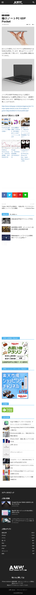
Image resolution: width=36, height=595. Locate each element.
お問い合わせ (14, 444)
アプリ (3, 538)
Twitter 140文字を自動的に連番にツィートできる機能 (9, 207)
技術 (3, 553)
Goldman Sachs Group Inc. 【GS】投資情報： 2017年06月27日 (6, 153)
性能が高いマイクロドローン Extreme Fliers (26, 207)
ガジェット (5, 551)
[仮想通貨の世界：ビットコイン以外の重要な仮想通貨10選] (6, 229)
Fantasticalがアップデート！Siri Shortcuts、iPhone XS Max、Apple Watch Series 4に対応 (25, 155)
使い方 (3, 540)
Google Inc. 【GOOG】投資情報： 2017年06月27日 (15, 153)
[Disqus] (18, 269)
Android (4, 546)
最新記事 (7, 15)
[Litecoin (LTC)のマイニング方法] (6, 221)
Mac (8, 12)
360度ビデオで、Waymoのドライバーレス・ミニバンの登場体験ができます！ (25, 132)
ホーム (3, 12)
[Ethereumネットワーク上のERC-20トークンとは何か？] (6, 238)
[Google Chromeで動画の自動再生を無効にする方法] (6, 504)
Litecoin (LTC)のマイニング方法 (22, 219)
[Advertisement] (18, 8)
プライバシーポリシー (16, 452)
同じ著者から (13, 214)
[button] (33, 2)
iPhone (4, 535)
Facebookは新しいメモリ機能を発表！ (6, 129)
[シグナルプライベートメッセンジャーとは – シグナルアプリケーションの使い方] (6, 520)
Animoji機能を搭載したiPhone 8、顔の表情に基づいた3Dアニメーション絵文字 (15, 132)
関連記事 (5, 214)
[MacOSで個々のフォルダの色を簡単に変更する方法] (6, 513)
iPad (3, 548)
